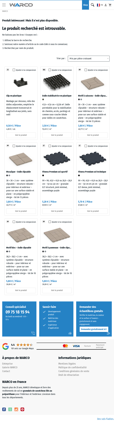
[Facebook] (4, 409)
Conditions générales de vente (73, 371)
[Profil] (105, 5)
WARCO (5, 11)
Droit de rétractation (68, 374)
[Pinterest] (22, 409)
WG (44, 70)
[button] (5, 5)
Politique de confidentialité (72, 367)
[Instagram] (16, 409)
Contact (6, 371)
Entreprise (7, 363)
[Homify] (10, 409)
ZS (8, 70)
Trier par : (61, 58)
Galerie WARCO (9, 367)
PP (79, 70)
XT (44, 146)
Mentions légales (67, 363)
